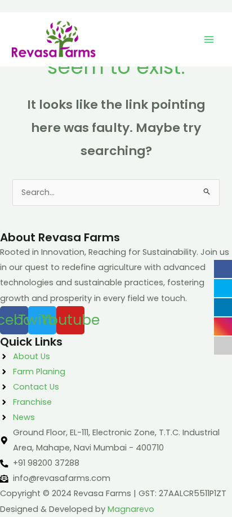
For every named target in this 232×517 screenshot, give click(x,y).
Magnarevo (131, 509)
